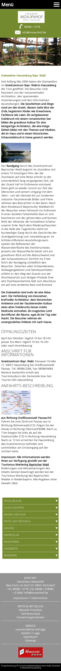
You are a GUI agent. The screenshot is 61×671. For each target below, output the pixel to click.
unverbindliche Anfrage (30, 629)
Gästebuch (30, 637)
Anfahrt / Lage (30, 633)
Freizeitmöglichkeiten (30, 617)
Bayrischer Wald (39, 464)
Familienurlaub (30, 613)
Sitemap (30, 640)
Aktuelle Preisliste (30, 610)
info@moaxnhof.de (34, 32)
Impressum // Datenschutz (30, 598)
